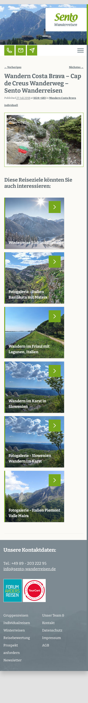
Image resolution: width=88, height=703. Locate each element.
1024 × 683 (39, 97)
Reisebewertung (16, 638)
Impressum (51, 638)
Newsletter (12, 660)
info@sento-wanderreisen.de (29, 569)
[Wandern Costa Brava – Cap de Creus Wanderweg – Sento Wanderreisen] (44, 140)
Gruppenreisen (15, 615)
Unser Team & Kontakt (53, 619)
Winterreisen (14, 630)
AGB (45, 645)
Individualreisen (16, 623)
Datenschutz (52, 630)
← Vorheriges (12, 67)
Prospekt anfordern (11, 649)
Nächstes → (76, 67)
